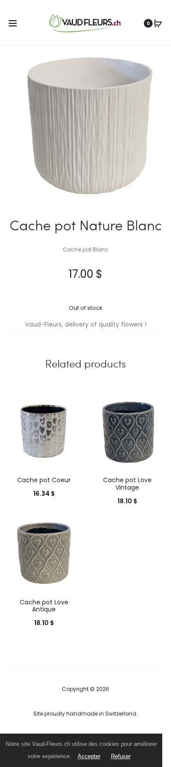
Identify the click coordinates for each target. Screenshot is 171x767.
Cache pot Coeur (44, 480)
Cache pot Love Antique (44, 606)
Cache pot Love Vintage (127, 484)
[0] (157, 23)
